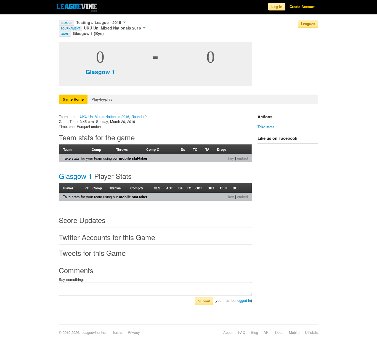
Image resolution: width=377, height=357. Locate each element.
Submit (204, 301)
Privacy (134, 332)
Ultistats (311, 332)
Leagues (308, 23)
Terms (117, 332)
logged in (244, 300)
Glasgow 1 (100, 72)
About (228, 332)
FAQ (241, 332)
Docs (279, 332)
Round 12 (139, 116)
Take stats (265, 126)
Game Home (73, 99)
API (267, 332)
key (231, 158)
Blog (254, 332)
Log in (276, 6)
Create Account (302, 6)
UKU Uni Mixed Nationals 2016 (113, 28)
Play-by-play (101, 99)
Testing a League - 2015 (99, 22)
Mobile (294, 332)
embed (242, 158)
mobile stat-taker (133, 158)
